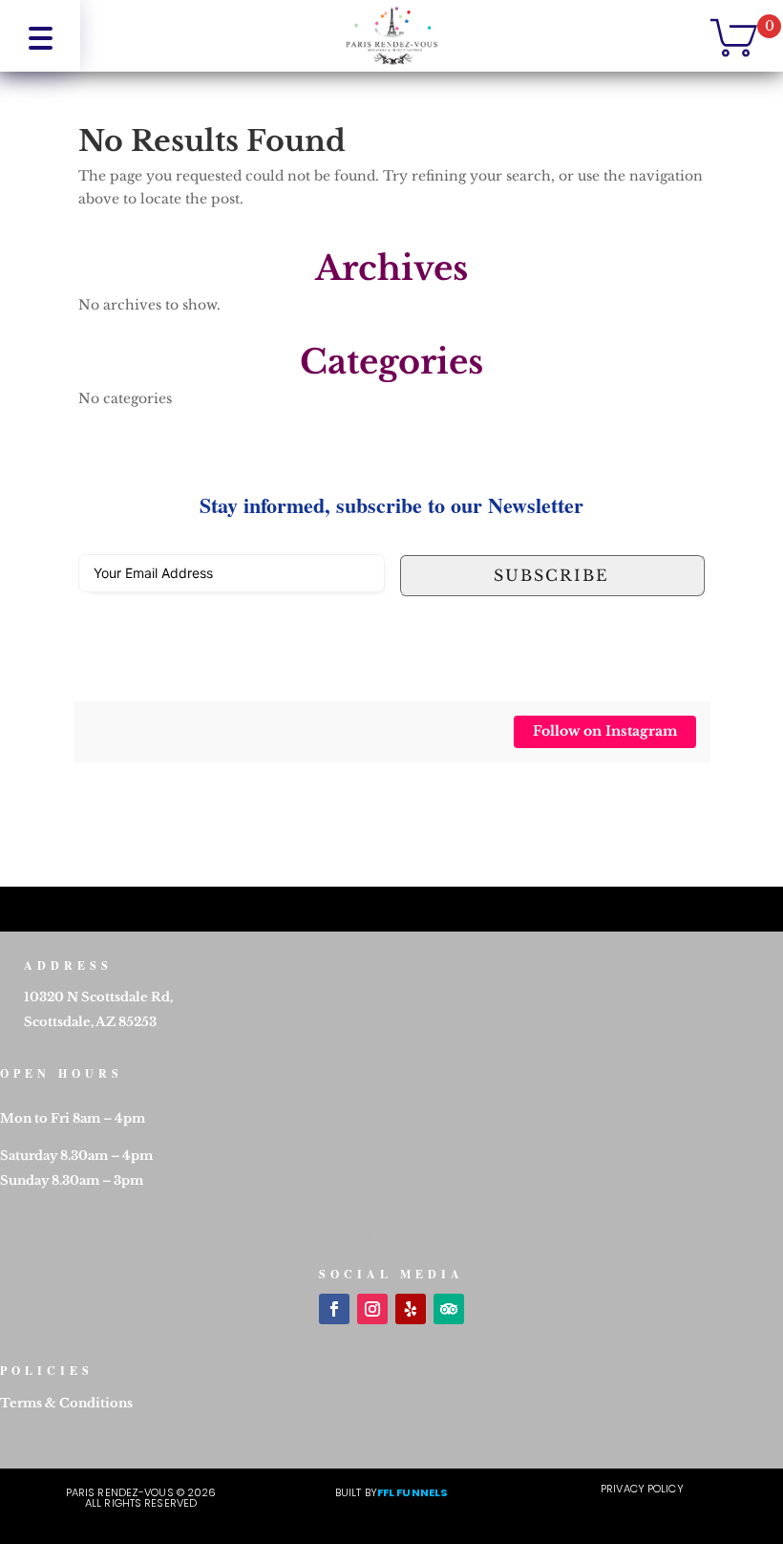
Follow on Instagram (605, 731)
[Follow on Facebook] (334, 1309)
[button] (40, 36)
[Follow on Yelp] (410, 1309)
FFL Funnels (412, 1492)
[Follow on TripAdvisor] (449, 1309)
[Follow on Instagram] (372, 1309)
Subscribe (551, 575)
